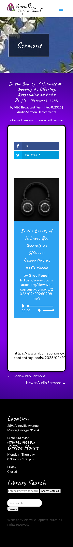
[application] (36, 308)
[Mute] (39, 310)
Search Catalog (50, 490)
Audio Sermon (27, 112)
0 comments (47, 112)
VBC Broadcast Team (28, 107)
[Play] (23, 306)
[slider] (47, 310)
